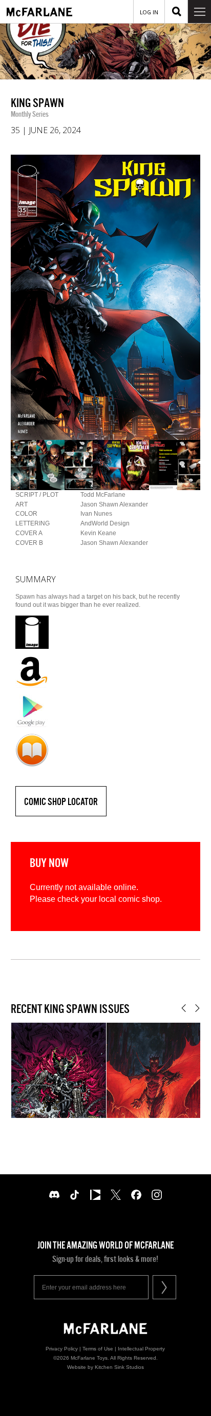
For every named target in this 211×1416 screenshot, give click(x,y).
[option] (106, 297)
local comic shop (129, 899)
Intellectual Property (141, 1348)
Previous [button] (183, 1008)
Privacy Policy (62, 1348)
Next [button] (197, 1008)
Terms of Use (97, 1348)
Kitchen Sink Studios (119, 1367)
